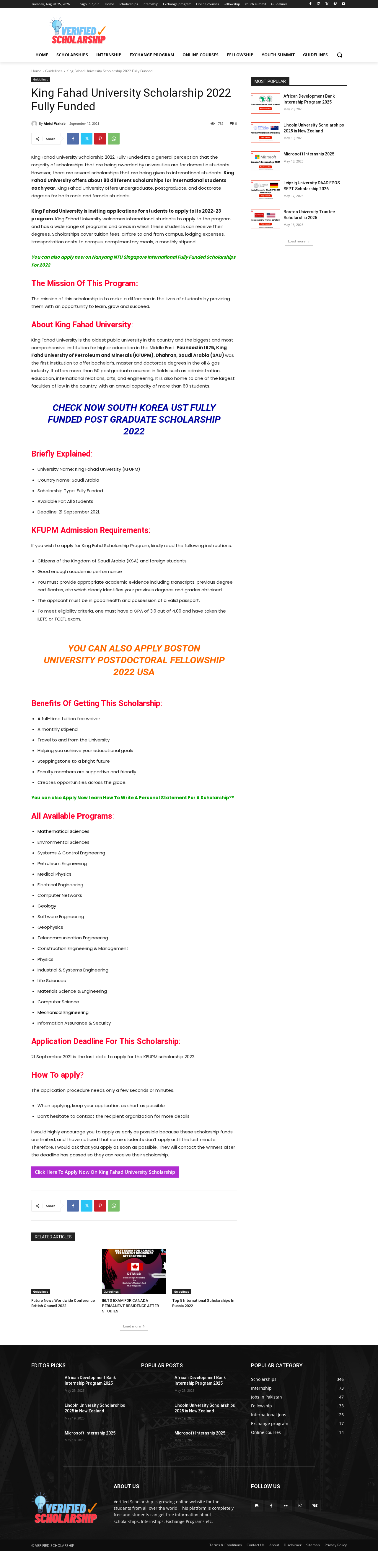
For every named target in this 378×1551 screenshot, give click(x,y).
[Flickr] (285, 1505)
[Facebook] (310, 4)
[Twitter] (327, 4)
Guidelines (54, 70)
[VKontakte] (315, 1505)
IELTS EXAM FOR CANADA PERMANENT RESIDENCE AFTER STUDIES (130, 1305)
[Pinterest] (100, 139)
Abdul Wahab (55, 123)
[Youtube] (343, 4)
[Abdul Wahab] (35, 124)
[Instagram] (318, 4)
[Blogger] (257, 1505)
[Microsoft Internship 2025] (265, 161)
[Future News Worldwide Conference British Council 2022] (63, 1271)
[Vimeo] (335, 4)
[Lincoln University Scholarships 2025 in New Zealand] (265, 132)
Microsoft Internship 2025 (309, 154)
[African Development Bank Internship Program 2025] (265, 103)
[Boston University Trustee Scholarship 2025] (265, 219)
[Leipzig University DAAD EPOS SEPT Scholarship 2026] (265, 190)
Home (36, 70)
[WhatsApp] (114, 139)
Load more (132, 1326)
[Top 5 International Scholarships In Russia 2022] (204, 1271)
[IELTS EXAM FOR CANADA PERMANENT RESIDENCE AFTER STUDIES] (134, 1271)
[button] (340, 55)
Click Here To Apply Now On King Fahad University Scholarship (105, 1172)
